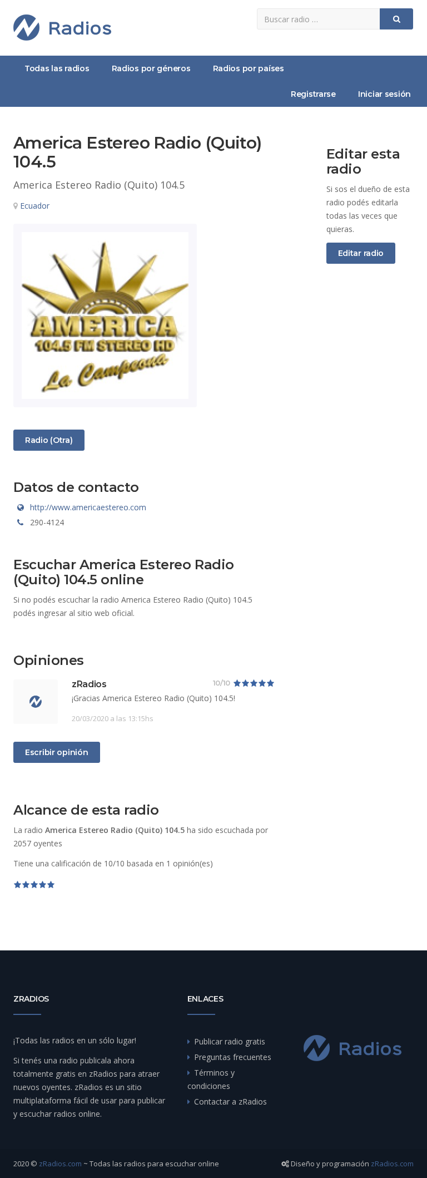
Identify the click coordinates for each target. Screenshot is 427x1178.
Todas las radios (57, 68)
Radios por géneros (151, 68)
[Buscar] (396, 18)
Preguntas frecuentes (232, 1057)
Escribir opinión (56, 752)
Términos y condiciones (211, 1079)
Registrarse (313, 94)
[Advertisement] (370, 457)
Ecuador (34, 205)
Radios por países (248, 68)
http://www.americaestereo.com (88, 507)
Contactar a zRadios (230, 1101)
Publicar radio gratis (229, 1041)
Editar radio (361, 253)
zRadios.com (60, 1164)
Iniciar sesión (384, 94)
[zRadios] (62, 27)
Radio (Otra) (48, 440)
